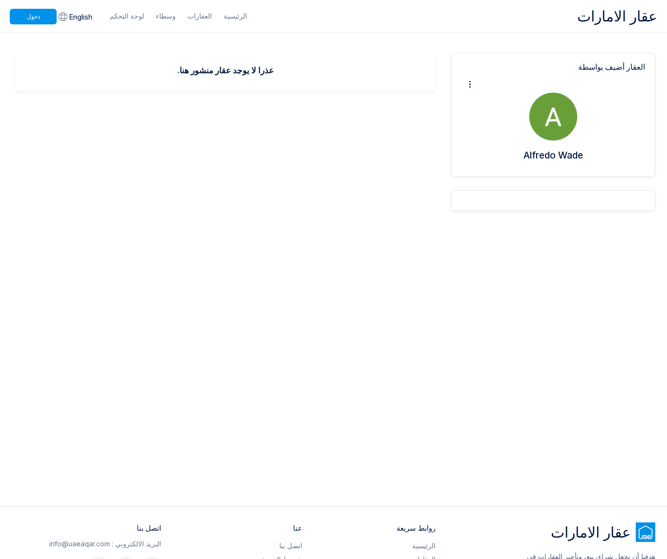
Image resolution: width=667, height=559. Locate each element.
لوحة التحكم (127, 16)
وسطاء (166, 16)
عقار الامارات (617, 16)
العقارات (200, 16)
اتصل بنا (290, 545)
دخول (33, 16)
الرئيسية (235, 16)
